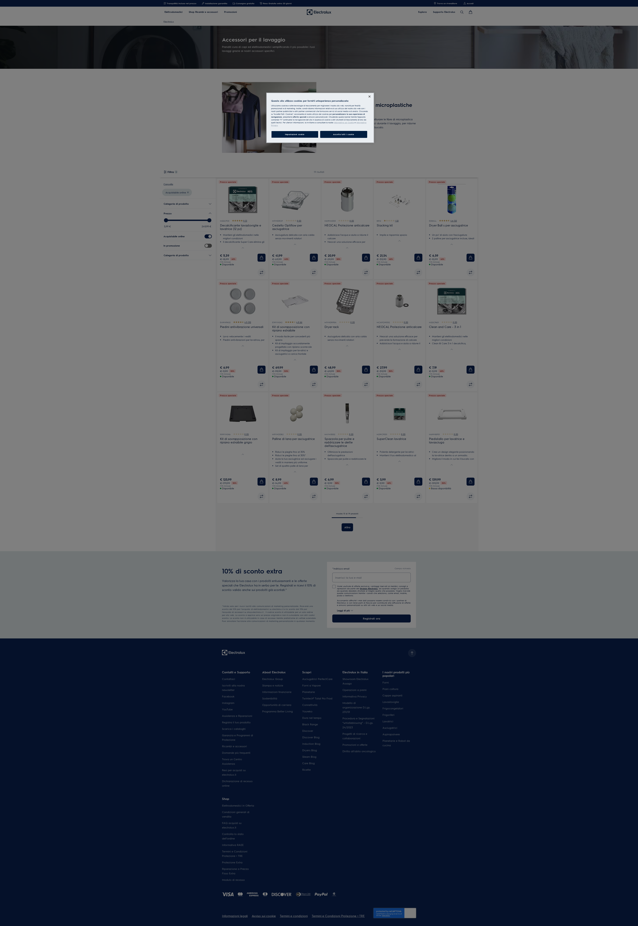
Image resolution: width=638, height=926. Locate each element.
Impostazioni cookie (295, 134)
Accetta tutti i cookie (343, 134)
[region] (320, 118)
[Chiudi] (369, 96)
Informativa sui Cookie (344, 122)
